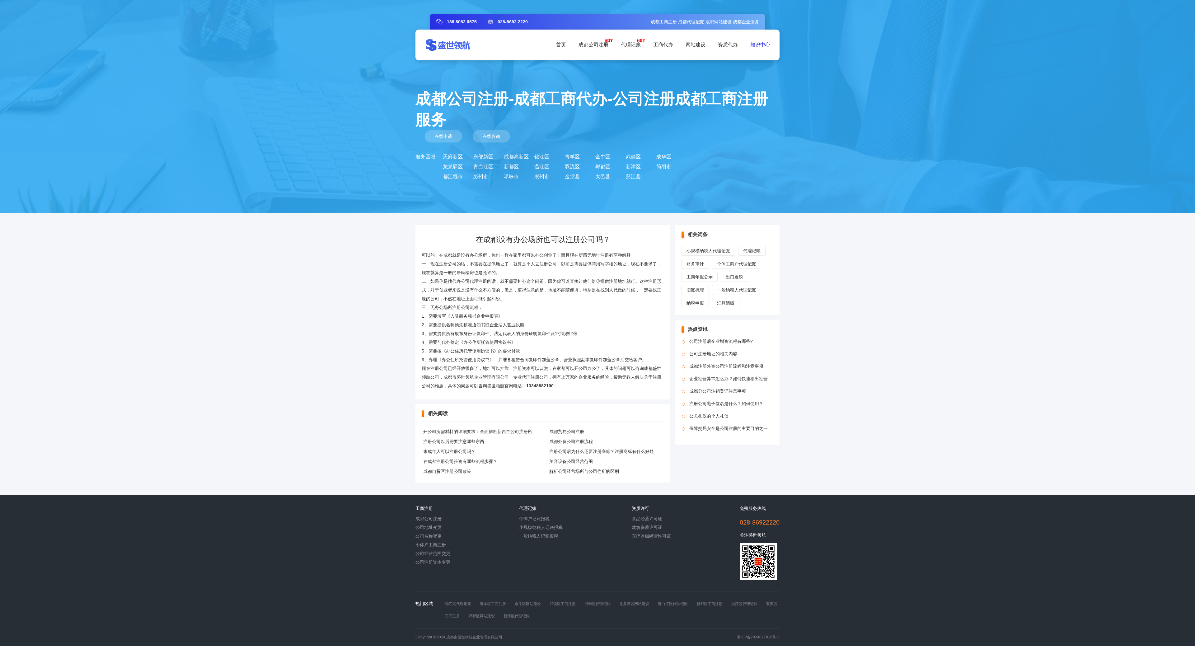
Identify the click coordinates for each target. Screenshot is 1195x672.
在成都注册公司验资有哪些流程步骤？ (460, 461)
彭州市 (480, 176)
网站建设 (695, 44)
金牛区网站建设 (528, 604)
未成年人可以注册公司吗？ (449, 451)
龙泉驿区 (453, 166)
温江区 (541, 166)
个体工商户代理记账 (736, 263)
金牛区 (602, 156)
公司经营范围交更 (432, 553)
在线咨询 (491, 136)
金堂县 (572, 176)
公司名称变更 (428, 536)
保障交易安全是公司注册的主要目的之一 (728, 428)
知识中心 (760, 44)
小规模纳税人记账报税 (541, 527)
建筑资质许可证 (647, 527)
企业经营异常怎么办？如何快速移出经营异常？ (735, 378)
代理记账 (631, 44)
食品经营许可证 (647, 518)
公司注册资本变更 (432, 562)
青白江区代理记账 (673, 604)
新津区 (633, 166)
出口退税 (734, 276)
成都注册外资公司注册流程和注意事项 (726, 366)
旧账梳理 (695, 289)
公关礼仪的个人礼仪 (709, 415)
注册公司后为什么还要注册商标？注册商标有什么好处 (601, 451)
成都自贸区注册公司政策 (447, 471)
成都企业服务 (746, 21)
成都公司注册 (593, 44)
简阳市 (663, 166)
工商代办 (663, 44)
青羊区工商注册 (493, 604)
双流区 (572, 166)
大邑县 (602, 176)
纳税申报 (695, 303)
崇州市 (541, 176)
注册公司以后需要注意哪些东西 (453, 441)
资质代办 (728, 44)
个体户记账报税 (534, 518)
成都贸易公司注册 (566, 431)
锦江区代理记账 (458, 604)
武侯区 (633, 156)
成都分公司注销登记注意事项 (717, 391)
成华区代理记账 (597, 604)
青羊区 (572, 156)
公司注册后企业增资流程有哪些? (721, 341)
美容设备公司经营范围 (571, 461)
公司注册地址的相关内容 (713, 353)
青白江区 (483, 166)
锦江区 (541, 156)
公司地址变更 (428, 527)
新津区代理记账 (517, 616)
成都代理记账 (691, 21)
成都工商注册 (664, 21)
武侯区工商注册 (563, 604)
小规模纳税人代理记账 (708, 250)
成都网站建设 (718, 21)
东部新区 (483, 156)
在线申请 (443, 136)
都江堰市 (453, 176)
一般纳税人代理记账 (736, 289)
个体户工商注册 (430, 544)
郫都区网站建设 (482, 616)
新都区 (511, 166)
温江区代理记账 (744, 604)
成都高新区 (516, 156)
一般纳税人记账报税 (538, 536)
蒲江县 (633, 176)
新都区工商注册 (709, 604)
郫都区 (602, 166)
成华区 (663, 156)
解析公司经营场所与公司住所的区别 (584, 471)
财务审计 (695, 263)
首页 (561, 44)
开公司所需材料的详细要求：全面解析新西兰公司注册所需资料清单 (488, 431)
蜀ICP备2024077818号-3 (758, 637)
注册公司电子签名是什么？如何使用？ (726, 403)
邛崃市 (511, 176)
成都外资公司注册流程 (571, 441)
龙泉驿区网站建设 (634, 604)
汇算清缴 (725, 303)
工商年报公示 (700, 276)
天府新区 (453, 156)
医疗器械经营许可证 (651, 536)
